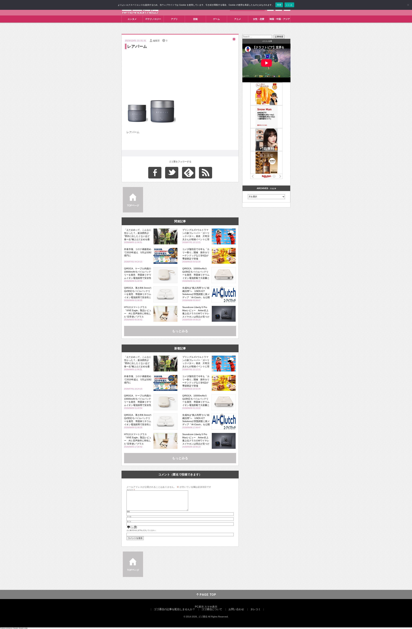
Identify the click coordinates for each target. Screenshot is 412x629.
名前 (128, 511)
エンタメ (132, 19)
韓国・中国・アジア (280, 19)
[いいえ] (408, 4)
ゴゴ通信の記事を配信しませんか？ (174, 609)
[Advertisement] (180, 73)
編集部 (156, 40)
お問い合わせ (236, 609)
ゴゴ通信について (211, 609)
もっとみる (180, 331)
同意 (279, 5)
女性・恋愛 (258, 19)
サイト (128, 521)
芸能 (195, 19)
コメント (130, 489)
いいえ (289, 5)
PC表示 (199, 606)
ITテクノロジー (153, 19)
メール (128, 516)
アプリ (174, 19)
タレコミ (255, 609)
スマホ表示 (210, 606)
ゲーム (216, 19)
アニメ (237, 19)
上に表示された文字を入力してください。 (141, 530)
